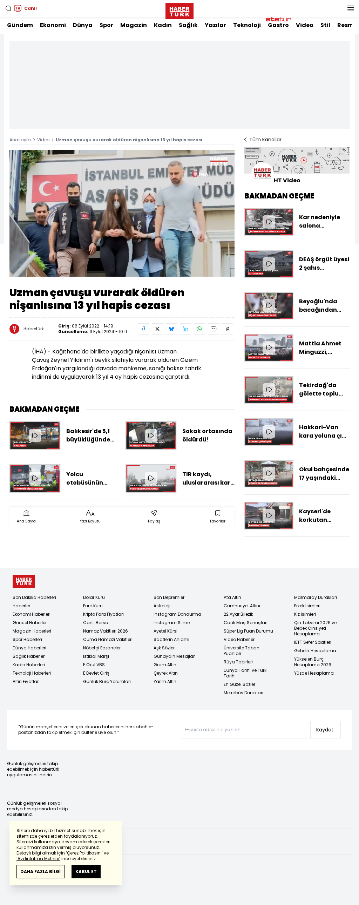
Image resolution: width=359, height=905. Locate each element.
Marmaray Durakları (315, 597)
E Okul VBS (94, 665)
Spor (106, 25)
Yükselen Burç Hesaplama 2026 (312, 662)
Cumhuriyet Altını (242, 606)
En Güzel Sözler (239, 684)
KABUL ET (86, 871)
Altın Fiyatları (26, 681)
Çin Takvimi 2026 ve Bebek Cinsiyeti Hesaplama (315, 628)
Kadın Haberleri (29, 665)
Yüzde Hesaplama (314, 673)
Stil (325, 25)
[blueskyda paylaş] (171, 329)
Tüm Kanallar (265, 139)
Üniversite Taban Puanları (241, 650)
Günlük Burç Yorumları (107, 681)
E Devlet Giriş (96, 673)
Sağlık (188, 25)
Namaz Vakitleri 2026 (105, 631)
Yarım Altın (165, 681)
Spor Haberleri (27, 639)
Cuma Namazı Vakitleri (108, 639)
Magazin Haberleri (32, 631)
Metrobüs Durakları (243, 693)
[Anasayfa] (24, 581)
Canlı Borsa (95, 623)
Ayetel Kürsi (165, 631)
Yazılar (215, 25)
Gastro (278, 25)
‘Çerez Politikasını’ (84, 853)
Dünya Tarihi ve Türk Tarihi (245, 673)
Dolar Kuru (94, 597)
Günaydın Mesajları (175, 656)
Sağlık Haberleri (29, 656)
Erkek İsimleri (307, 606)
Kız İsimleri (305, 614)
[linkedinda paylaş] (185, 329)
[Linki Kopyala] (227, 329)
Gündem (20, 25)
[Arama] (8, 8)
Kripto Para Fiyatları (103, 614)
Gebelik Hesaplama (315, 651)
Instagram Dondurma (177, 614)
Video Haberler (239, 639)
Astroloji (162, 606)
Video (304, 25)
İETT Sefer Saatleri (312, 642)
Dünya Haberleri (29, 648)
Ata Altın (232, 597)
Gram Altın (165, 665)
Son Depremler (169, 597)
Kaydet (324, 729)
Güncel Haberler (30, 623)
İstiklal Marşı (96, 656)
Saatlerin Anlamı (171, 639)
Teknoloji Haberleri (32, 673)
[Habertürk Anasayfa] (179, 10)
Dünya (83, 25)
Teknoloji (247, 25)
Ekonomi (53, 25)
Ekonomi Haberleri (31, 614)
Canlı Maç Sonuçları (245, 623)
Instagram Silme (172, 623)
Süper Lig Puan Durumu (248, 631)
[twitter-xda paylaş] (157, 329)
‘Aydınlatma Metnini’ (38, 859)
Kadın (163, 25)
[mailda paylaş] (213, 329)
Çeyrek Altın (166, 673)
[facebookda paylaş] (143, 329)
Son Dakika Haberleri (34, 597)
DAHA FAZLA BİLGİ (40, 871)
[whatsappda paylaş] (199, 329)
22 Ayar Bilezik (238, 614)
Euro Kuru (93, 606)
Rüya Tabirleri (238, 662)
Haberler (21, 606)
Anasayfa (20, 140)
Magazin (133, 25)
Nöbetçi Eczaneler (102, 648)
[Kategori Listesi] (350, 8)
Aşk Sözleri (165, 648)
